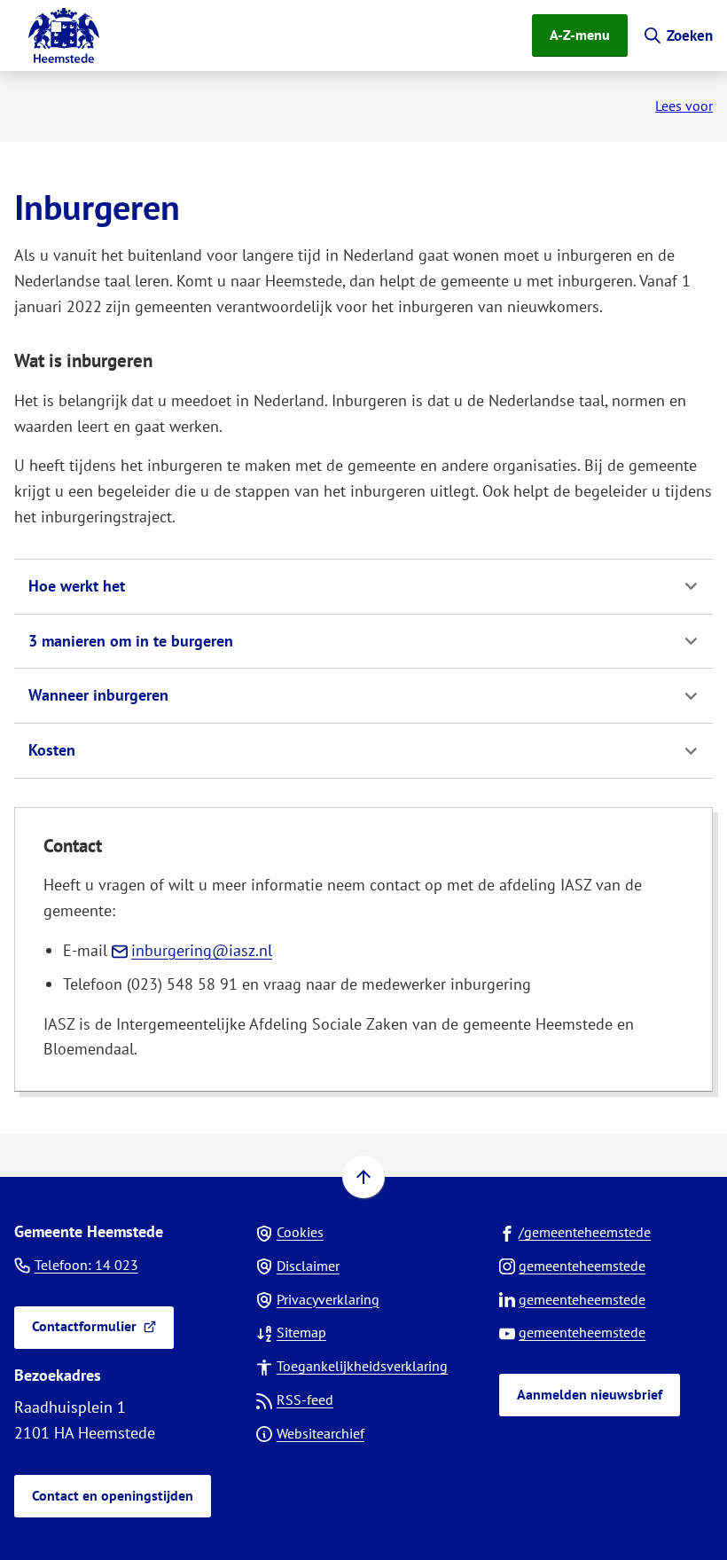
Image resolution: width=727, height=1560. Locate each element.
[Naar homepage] (63, 35)
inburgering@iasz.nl (201, 950)
